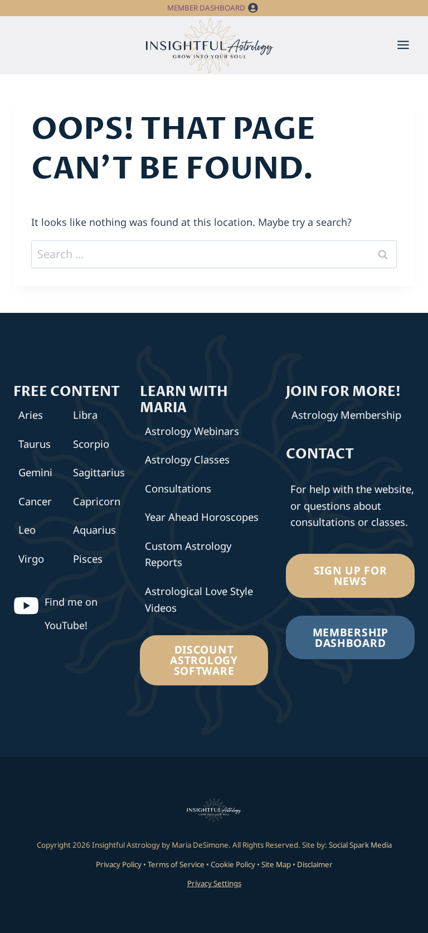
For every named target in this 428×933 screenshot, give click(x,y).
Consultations (178, 488)
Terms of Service (176, 864)
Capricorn (96, 501)
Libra (85, 415)
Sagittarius (97, 472)
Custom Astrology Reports (188, 554)
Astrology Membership (346, 415)
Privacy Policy (119, 864)
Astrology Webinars (192, 431)
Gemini (35, 472)
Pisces (88, 558)
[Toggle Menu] (403, 44)
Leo (27, 529)
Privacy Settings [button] (214, 883)
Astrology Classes (187, 459)
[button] (253, 8)
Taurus (34, 444)
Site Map (276, 864)
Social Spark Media (359, 845)
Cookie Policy (233, 864)
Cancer (35, 501)
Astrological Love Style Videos (199, 599)
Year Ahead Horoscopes (202, 517)
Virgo (31, 558)
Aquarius (94, 529)
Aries (30, 415)
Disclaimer (315, 864)
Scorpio (91, 444)
